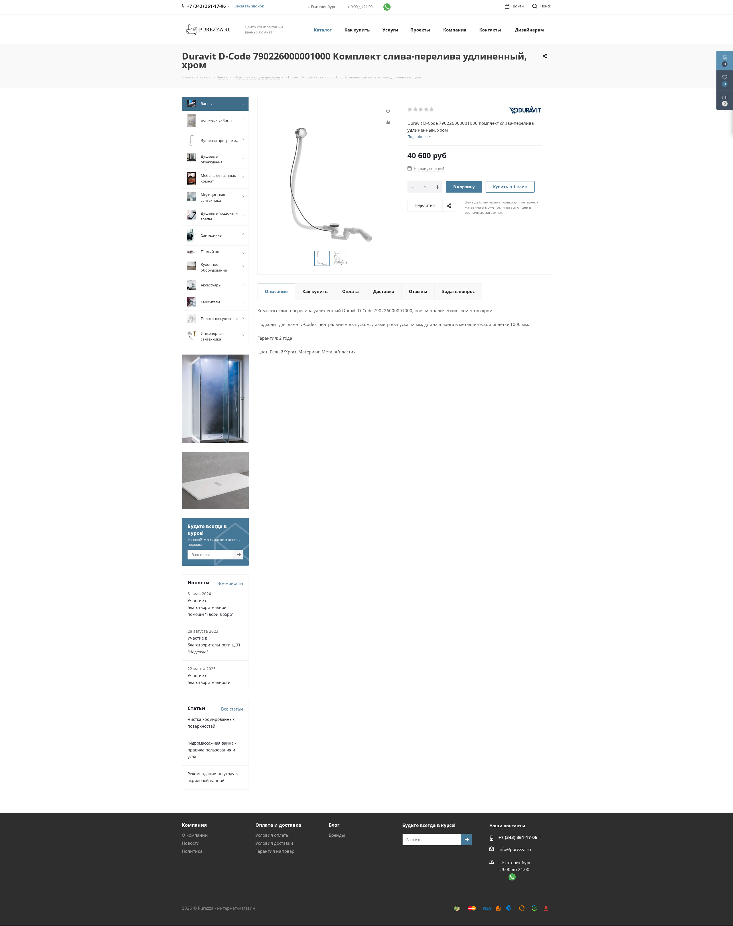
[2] (415, 109)
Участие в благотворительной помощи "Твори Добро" (211, 607)
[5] (432, 109)
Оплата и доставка (278, 825)
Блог (334, 825)
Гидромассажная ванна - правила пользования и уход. (212, 749)
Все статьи (232, 709)
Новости (191, 843)
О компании (195, 835)
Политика (192, 851)
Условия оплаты (272, 835)
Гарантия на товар (274, 851)
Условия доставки (274, 843)
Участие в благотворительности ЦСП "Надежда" (214, 644)
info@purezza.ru (514, 849)
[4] (426, 109)
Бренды (337, 835)
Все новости (230, 583)
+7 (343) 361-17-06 (517, 837)
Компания (194, 825)
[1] (410, 109)
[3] (421, 109)
